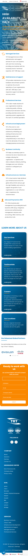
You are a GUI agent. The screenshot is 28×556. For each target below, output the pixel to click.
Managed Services (9, 529)
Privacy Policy (8, 473)
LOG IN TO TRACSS (13, 1)
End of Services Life (9, 469)
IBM (5, 500)
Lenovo (6, 505)
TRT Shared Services (17, 550)
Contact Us (7, 461)
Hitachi (6, 495)
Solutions (6, 457)
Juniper (6, 502)
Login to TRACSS (5, 553)
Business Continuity (9, 520)
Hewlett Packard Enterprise (12, 493)
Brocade (6, 491)
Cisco (5, 488)
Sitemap (17, 546)
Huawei (6, 498)
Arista (5, 486)
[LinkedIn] (16, 442)
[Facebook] (11, 442)
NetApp (6, 507)
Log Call (5, 551)
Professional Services (10, 532)
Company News (8, 471)
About (6, 454)
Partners (6, 459)
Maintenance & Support (11, 527)
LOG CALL (5, 1)
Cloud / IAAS (7, 522)
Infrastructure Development (12, 525)
